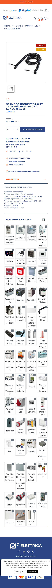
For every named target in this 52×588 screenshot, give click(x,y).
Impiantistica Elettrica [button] (18, 219)
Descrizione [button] (12, 179)
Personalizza (20, 571)
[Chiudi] (43, 219)
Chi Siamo (47, 10)
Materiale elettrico (23, 26)
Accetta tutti (32, 571)
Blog (41, 10)
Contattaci (34, 10)
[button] (32, 129)
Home (7, 26)
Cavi (36, 26)
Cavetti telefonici (12, 29)
